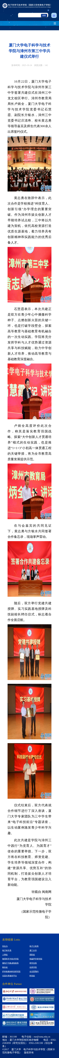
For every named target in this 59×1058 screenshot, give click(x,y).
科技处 (32, 976)
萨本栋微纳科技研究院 (11, 971)
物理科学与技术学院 (10, 959)
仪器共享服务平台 (9, 976)
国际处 (32, 955)
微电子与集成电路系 (10, 963)
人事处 (5, 955)
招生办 (5, 946)
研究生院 (33, 963)
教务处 (5, 967)
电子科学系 (6, 950)
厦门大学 (33, 950)
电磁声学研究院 (35, 959)
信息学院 (33, 967)
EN (54, 15)
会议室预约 (34, 971)
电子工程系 (34, 946)
